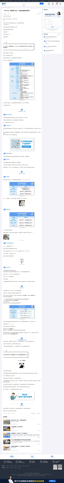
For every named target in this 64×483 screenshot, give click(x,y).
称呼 (44, 21)
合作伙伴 (33, 473)
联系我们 (19, 467)
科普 (5, 413)
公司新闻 (11, 467)
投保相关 (7, 465)
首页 (2, 7)
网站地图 (31, 473)
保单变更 (23, 465)
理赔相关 (27, 465)
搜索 (41, 3)
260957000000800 (19, 474)
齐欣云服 (26, 473)
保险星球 (5, 7)
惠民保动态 (8, 7)
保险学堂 (28, 473)
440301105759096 (43, 474)
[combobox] (54, 19)
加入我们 (15, 467)
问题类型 (45, 19)
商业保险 (22, 354)
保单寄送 (19, 465)
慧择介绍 (7, 467)
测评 (13, 413)
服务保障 (15, 465)
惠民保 (11, 271)
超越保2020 (12, 328)
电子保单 (11, 465)
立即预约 (52, 481)
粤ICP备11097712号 (49, 474)
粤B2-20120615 (32, 474)
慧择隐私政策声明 (37, 473)
